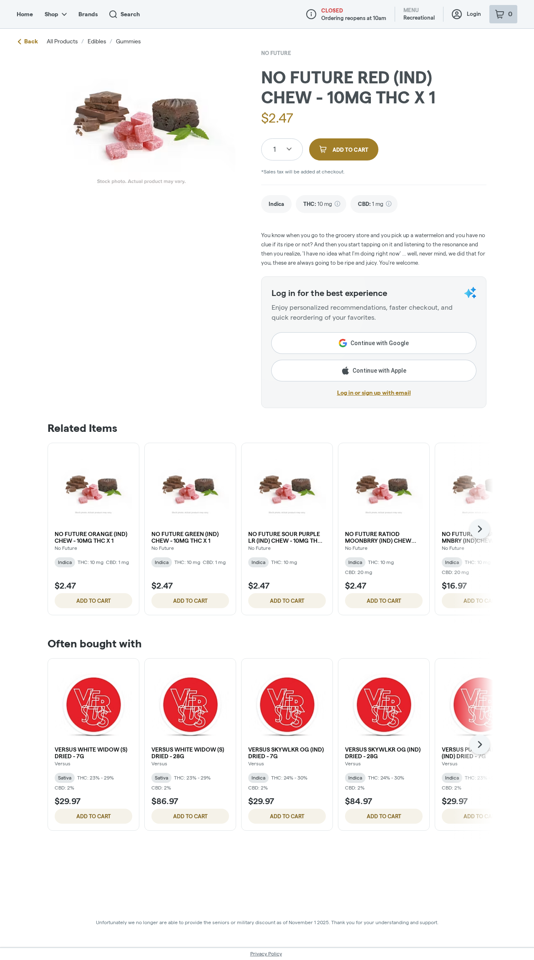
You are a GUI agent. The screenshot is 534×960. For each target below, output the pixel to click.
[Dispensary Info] (311, 14)
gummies (128, 41)
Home (25, 14)
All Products (62, 41)
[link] (276, 204)
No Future (276, 53)
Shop (51, 14)
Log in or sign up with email (374, 392)
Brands (88, 14)
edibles (97, 41)
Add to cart (93, 601)
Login (474, 14)
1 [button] (274, 149)
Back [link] (31, 41)
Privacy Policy (266, 953)
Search (130, 14)
